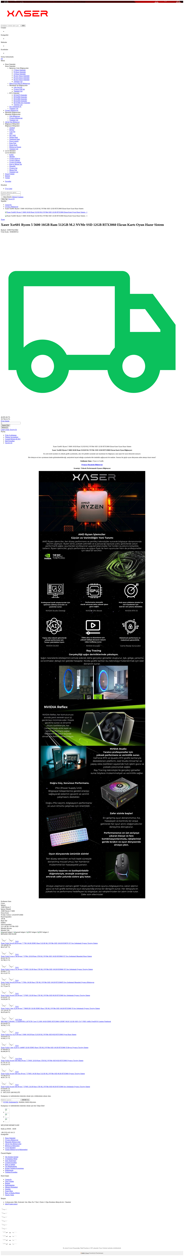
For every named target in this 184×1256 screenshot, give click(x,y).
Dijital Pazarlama (84, 1248)
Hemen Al (5, 427)
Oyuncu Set (13, 168)
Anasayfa (8, 205)
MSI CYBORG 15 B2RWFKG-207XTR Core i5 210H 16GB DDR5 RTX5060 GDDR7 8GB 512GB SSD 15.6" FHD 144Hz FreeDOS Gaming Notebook (57, 1021)
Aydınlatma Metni (11, 1159)
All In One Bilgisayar (12, 122)
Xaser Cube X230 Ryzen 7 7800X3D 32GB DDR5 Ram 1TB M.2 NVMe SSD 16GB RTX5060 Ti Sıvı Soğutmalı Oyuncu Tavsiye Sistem (52, 1008)
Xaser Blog (9, 1191)
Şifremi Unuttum (17, 197)
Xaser (3, 219)
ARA (23, 25)
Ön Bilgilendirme (11, 1166)
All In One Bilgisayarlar (13, 1144)
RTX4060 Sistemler (20, 97)
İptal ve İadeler (10, 1164)
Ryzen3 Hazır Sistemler (21, 80)
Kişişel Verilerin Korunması (14, 1168)
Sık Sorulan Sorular (11, 1157)
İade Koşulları (10, 441)
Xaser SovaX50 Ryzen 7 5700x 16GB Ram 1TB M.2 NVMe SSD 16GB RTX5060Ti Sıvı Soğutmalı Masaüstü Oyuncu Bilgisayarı (49, 982)
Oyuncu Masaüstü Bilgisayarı (92, 465)
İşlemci (11, 130)
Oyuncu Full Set (19, 89)
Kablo (11, 155)
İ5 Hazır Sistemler (20, 72)
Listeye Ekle (5, 430)
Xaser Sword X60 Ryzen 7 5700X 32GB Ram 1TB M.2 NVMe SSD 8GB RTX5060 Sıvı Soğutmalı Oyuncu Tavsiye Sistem (47, 1087)
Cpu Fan (12, 131)
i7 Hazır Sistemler (20, 70)
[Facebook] (7, 1117)
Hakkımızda (9, 1170)
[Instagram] (7, 1112)
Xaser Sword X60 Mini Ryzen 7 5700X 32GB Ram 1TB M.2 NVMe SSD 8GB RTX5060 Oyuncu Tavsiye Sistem (44, 1060)
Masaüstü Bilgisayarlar (12, 1142)
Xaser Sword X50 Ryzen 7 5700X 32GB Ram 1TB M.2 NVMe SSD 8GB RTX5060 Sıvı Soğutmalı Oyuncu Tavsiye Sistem (47, 995)
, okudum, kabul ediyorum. (19, 1102)
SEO (92, 1248)
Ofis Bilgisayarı (14, 116)
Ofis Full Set (18, 87)
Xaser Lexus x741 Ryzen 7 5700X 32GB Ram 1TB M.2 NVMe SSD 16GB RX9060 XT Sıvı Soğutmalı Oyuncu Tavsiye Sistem (49, 969)
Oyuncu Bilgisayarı (11, 110)
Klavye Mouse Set (15, 164)
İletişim (7, 176)
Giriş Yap (4, 199)
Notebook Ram (14, 139)
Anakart (12, 128)
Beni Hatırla (7, 197)
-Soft (82, 1253)
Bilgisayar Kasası (15, 147)
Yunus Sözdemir (103, 1248)
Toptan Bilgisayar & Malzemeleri (16, 1149)
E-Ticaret (86, 1253)
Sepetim (8, 1189)
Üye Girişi (8, 189)
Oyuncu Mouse (14, 160)
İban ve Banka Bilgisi (12, 1193)
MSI (2, 1021)
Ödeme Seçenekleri (11, 437)
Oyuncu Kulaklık (15, 162)
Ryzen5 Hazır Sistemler (21, 78)
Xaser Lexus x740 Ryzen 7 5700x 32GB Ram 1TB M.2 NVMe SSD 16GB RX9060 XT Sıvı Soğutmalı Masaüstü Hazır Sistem (48, 956)
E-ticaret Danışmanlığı (74, 1248)
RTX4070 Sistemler (20, 95)
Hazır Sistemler (10, 1138)
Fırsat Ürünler (9, 174)
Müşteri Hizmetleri (11, 1187)
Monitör (12, 156)
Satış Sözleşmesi (10, 1161)
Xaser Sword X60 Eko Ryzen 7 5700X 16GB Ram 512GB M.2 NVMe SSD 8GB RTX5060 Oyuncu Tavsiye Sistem (45, 1073)
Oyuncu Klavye (14, 158)
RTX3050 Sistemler (20, 101)
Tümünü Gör (18, 81)
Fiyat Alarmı (5, 421)
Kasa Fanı (12, 143)
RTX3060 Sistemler (20, 99)
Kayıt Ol (11, 199)
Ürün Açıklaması (11, 435)
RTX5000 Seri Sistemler (22, 103)
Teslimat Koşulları (11, 1172)
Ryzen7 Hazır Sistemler (21, 76)
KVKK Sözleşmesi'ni (10, 1102)
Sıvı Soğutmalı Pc (15, 106)
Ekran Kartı (13, 145)
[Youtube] (7, 1121)
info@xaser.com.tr (11, 1204)
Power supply (14, 141)
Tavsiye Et (13, 430)
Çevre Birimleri (10, 1148)
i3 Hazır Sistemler (20, 74)
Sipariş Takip (9, 1195)
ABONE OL (25, 1100)
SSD (11, 133)
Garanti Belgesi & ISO (12, 439)
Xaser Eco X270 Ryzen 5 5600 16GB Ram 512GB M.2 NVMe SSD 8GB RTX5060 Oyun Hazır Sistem (40, 1034)
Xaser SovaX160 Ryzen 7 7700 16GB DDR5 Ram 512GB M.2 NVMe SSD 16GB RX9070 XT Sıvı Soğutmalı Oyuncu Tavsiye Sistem (51, 943)
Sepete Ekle (5, 425)
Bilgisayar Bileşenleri (12, 1146)
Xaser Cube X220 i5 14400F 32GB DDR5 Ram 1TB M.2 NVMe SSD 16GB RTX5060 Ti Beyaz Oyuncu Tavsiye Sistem (46, 1047)
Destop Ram (13, 137)
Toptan (7, 178)
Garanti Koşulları (11, 1162)
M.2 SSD (12, 135)
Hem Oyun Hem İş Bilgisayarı (19, 83)
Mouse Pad (13, 170)
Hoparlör (12, 166)
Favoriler (8, 181)
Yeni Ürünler (9, 1181)
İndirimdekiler (10, 1185)
